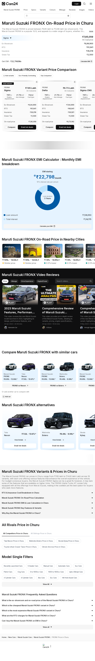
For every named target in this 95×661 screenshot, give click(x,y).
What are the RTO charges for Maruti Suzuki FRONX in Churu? (29, 615)
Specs (33, 10)
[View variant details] (20, 105)
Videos (91, 10)
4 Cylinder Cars (27, 578)
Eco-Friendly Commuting (27, 76)
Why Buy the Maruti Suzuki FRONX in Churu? (21, 513)
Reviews (72, 10)
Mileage (62, 10)
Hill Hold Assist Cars (69, 578)
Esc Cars (53, 578)
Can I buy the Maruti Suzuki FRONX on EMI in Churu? (24, 621)
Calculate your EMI (46, 226)
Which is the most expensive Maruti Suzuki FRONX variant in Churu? (31, 610)
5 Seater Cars (33, 566)
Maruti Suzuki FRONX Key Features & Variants (21, 508)
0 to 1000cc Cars (36, 572)
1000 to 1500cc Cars (56, 572)
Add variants (9, 76)
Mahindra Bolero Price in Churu (41, 541)
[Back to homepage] (10, 4)
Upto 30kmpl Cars (76, 572)
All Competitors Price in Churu (15, 533)
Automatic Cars (64, 566)
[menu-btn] (91, 3)
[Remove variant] (37, 82)
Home (4, 637)
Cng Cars (21, 572)
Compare (11, 127)
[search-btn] (84, 3)
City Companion (46, 76)
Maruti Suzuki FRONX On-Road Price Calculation (23, 498)
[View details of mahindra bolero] (58, 429)
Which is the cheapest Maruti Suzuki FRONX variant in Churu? (28, 605)
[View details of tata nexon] (20, 429)
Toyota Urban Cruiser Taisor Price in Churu (20, 547)
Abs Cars (41, 578)
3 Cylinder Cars (10, 578)
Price (26, 10)
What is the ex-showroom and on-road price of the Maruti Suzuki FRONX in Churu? (38, 600)
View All (46, 584)
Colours (52, 10)
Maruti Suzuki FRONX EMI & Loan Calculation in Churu (25, 503)
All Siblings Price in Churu (41, 533)
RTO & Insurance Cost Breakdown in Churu (20, 493)
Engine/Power (42, 281)
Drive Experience (27, 281)
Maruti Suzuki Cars (25, 637)
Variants (43, 10)
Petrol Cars (8, 572)
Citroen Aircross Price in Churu (53, 547)
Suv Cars (78, 566)
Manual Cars (48, 566)
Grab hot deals (27, 127)
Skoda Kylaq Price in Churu (68, 541)
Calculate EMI (85, 61)
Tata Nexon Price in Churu (14, 541)
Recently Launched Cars (13, 566)
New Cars (12, 637)
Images (82, 10)
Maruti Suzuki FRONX (12, 10)
